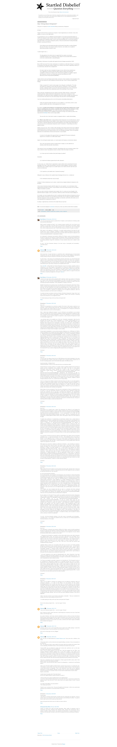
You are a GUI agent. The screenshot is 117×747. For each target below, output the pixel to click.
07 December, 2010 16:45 (51, 465)
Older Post (77, 733)
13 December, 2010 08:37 (51, 693)
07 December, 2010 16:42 (51, 406)
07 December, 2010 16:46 (51, 526)
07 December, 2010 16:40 (51, 303)
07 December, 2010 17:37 (51, 608)
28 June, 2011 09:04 (55, 706)
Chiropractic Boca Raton (45, 706)
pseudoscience (53, 211)
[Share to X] (48, 209)
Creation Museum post (60, 638)
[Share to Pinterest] (50, 209)
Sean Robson (43, 219)
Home (59, 733)
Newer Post (40, 733)
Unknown (42, 608)
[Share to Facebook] (49, 209)
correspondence (43, 211)
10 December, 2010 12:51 (51, 636)
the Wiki (44, 265)
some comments (51, 26)
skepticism (65, 211)
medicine (48, 211)
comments (52, 206)
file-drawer (46, 112)
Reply (41, 246)
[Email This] (45, 209)
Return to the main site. (64, 12)
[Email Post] (53, 209)
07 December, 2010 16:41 (51, 355)
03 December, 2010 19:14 (51, 219)
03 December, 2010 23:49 (51, 277)
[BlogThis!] (47, 209)
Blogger (63, 744)
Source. (70, 269)
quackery (57, 211)
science (61, 211)
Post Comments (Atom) (47, 735)
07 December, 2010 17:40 (51, 626)
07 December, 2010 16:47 (51, 578)
